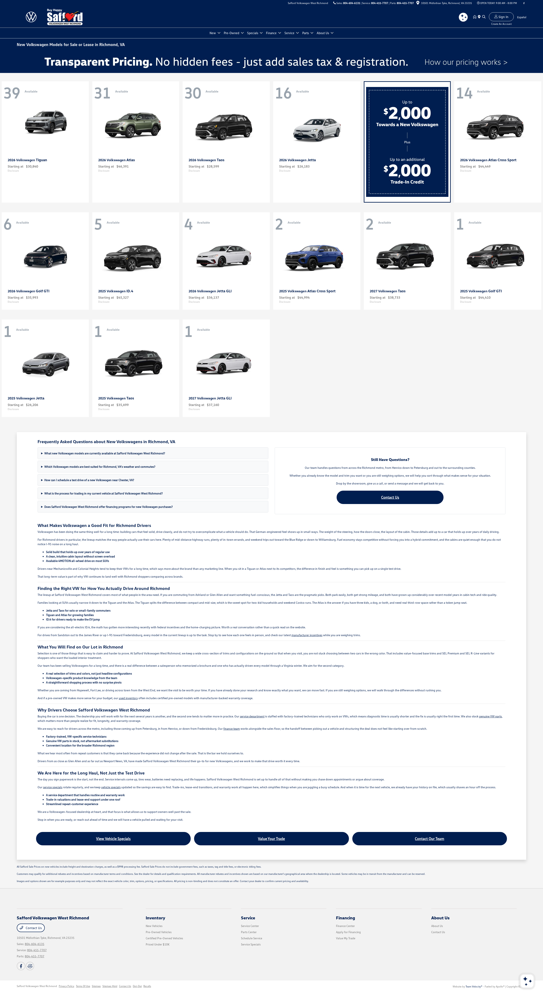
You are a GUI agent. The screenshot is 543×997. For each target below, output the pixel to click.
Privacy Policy (66, 986)
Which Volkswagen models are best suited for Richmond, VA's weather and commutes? (99, 466)
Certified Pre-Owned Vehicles (164, 938)
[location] (417, 3)
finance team (231, 728)
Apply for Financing (348, 932)
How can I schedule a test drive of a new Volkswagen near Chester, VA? (89, 480)
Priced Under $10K (157, 944)
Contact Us (390, 497)
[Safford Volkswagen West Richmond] (65, 16)
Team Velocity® (474, 986)
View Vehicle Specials (113, 838)
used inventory (128, 698)
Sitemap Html (109, 986)
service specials (52, 787)
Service (248, 917)
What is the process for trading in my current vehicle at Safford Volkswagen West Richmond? (103, 493)
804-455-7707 (379, 3)
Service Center (250, 926)
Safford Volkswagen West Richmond (37, 986)
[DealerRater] (30, 966)
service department (252, 716)
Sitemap (96, 986)
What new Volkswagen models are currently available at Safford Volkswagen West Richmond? (104, 453)
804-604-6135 (351, 3)
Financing (345, 917)
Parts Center (249, 932)
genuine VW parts (490, 716)
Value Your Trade (271, 838)
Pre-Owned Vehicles (159, 932)
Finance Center (345, 926)
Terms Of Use (83, 986)
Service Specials (251, 944)
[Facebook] (524, 3)
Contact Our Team (429, 838)
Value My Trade (345, 938)
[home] (475, 17)
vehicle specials (111, 787)
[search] (484, 17)
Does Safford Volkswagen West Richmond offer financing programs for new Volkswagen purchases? (108, 506)
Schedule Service (251, 938)
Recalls (147, 986)
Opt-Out (137, 986)
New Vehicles (154, 926)
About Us (440, 917)
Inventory (155, 917)
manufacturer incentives (306, 635)
